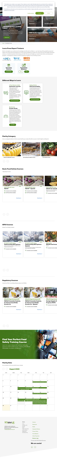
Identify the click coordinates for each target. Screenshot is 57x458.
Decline (48, 13)
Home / (3, 43)
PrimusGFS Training (27, 157)
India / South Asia (25, 428)
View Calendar (8, 71)
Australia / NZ (24, 425)
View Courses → (32, 23)
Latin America (24, 430)
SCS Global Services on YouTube (35, 447)
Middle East (24, 431)
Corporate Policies (36, 429)
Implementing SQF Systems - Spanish (33, 245)
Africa (23, 423)
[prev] (3, 369)
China (23, 427)
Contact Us (7, 37)
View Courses (31, 38)
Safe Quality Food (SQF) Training (10, 157)
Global (23, 422)
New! (27, 71)
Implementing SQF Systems (12, 244)
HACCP (6, 188)
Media (33, 426)
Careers (34, 422)
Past (21, 71)
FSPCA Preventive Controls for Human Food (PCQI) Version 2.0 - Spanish (33, 302)
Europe (23, 426)
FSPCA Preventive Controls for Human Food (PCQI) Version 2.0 (12, 302)
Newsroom (34, 424)
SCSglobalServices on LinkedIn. (32, 447)
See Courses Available (15, 100)
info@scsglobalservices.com (9, 429)
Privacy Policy (35, 431)
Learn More (13, 124)
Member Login (35, 438)
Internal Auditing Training (47, 157)
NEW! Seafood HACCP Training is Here (40, 33)
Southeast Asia (25, 432)
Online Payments (35, 436)
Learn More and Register (49, 23)
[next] (7, 369)
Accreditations (35, 433)
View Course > (18, 198)
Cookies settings (30, 13)
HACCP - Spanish (30, 188)
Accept (39, 13)
